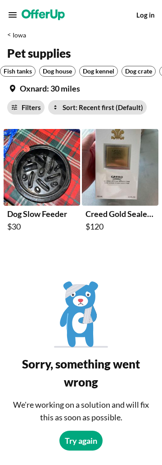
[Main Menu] (12, 14)
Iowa (19, 35)
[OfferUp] (43, 14)
